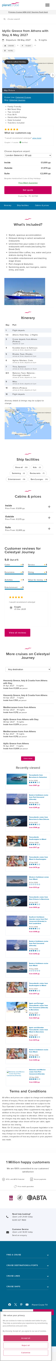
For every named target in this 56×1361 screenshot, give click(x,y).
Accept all (25, 1338)
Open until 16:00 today (22, 1232)
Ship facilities (23, 205)
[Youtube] (28, 1305)
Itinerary (7, 205)
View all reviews (17, 632)
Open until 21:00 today (22, 1217)
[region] (26, 1336)
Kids (37, 467)
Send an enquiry (19, 1235)
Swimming (18, 473)
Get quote (28, 190)
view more (36, 138)
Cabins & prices (42, 205)
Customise (25, 1353)
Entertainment (16, 479)
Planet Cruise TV (40, 1305)
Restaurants (37, 473)
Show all (21, 467)
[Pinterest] (22, 1305)
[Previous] (3, 75)
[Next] (52, 75)
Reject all (26, 1345)
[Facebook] (10, 1305)
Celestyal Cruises (23, 97)
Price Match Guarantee (28, 183)
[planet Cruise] (10, 4)
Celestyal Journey (17, 100)
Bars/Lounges (39, 479)
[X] (16, 1305)
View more (28, 758)
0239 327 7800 (19, 1220)
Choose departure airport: (17, 151)
